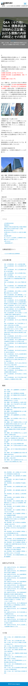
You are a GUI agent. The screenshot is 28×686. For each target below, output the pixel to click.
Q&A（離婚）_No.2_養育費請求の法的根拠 (14, 393)
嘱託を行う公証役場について (11, 239)
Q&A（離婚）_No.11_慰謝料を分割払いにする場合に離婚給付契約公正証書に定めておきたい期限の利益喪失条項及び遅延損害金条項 (15, 423)
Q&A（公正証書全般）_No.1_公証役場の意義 (14, 264)
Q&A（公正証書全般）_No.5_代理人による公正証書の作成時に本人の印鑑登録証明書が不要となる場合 (15, 278)
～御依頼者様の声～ (9, 243)
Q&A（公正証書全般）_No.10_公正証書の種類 (15, 300)
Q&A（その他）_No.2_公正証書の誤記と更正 (14, 640)
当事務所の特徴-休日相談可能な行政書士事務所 (15, 226)
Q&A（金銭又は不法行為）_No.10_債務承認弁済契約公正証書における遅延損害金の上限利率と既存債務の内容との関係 (15, 605)
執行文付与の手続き (9, 230)
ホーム (13, 41)
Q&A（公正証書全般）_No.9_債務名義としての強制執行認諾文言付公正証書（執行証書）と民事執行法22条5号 (15, 296)
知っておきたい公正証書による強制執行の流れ (15, 237)
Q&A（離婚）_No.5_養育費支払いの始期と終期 (15, 402)
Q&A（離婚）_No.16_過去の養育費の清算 (14, 443)
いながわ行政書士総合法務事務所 (12, 253)
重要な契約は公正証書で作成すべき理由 (13, 228)
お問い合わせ (7, 241)
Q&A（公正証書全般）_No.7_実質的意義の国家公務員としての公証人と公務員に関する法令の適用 (15, 287)
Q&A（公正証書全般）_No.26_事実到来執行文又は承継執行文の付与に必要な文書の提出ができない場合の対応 (15, 359)
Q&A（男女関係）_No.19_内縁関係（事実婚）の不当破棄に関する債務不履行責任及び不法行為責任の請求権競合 (15, 544)
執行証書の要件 (7, 235)
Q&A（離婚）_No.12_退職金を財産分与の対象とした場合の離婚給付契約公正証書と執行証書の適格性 (15, 429)
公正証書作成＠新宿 (9, 223)
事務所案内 (6, 225)
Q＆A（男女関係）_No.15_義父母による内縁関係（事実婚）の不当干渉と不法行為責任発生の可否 (15, 527)
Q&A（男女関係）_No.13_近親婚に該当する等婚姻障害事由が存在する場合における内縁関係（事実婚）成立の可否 (15, 518)
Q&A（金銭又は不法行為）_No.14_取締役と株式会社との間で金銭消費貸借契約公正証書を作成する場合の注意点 (15, 621)
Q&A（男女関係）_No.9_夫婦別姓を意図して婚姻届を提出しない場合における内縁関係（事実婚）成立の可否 (15, 502)
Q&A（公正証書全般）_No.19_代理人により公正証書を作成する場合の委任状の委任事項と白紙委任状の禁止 (15, 332)
